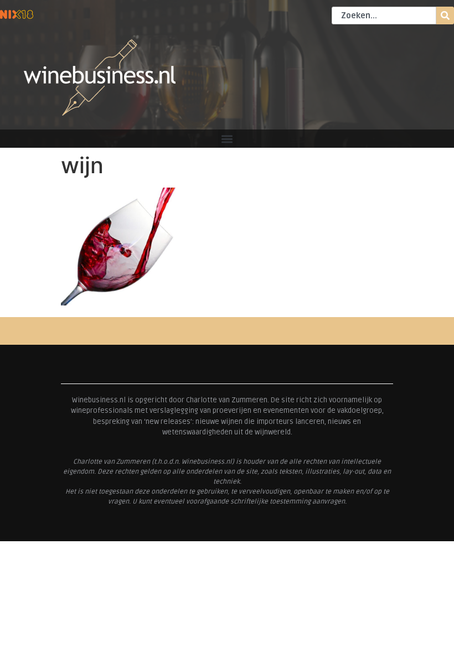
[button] (227, 138)
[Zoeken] (445, 15)
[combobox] (384, 15)
